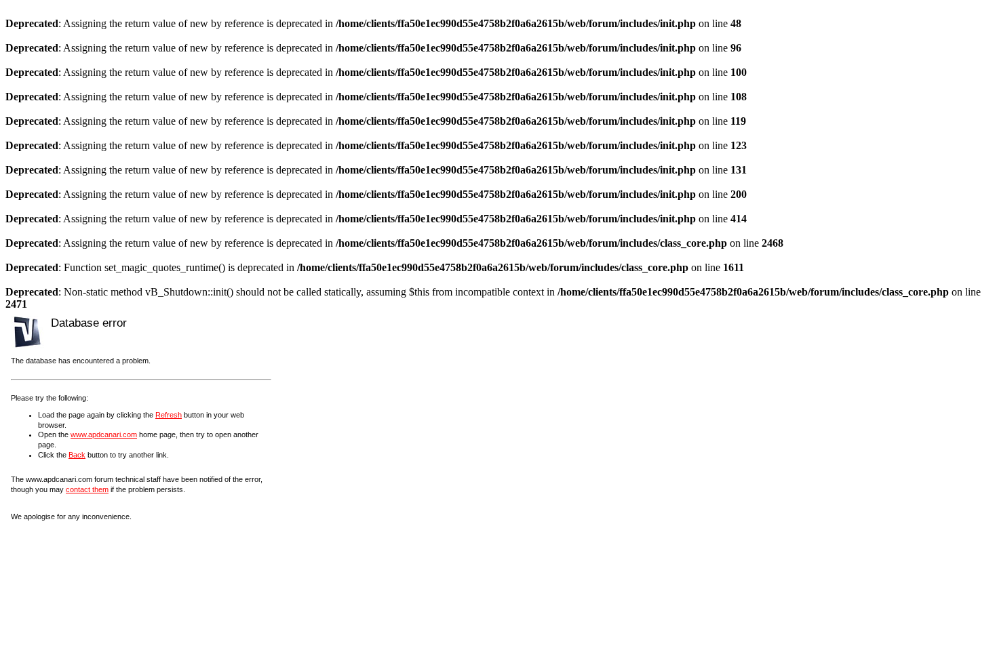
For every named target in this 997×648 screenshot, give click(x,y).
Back (77, 455)
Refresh (168, 415)
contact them (87, 489)
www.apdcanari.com (104, 434)
